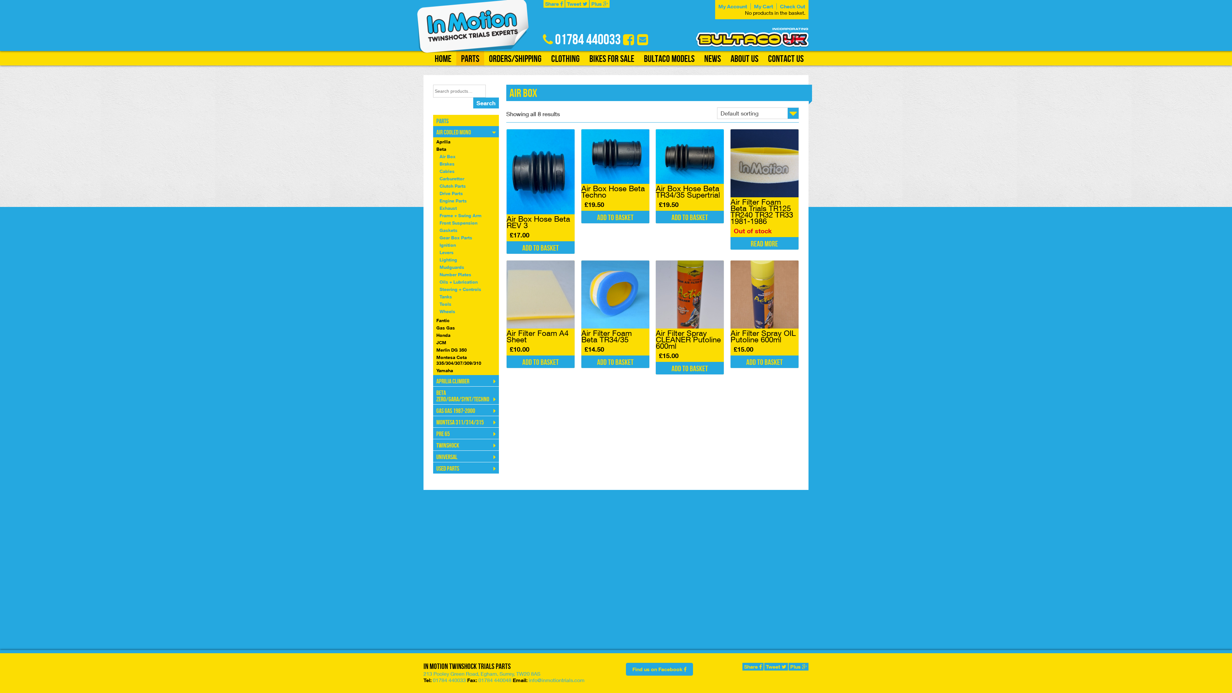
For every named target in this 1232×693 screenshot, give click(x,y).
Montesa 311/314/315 (460, 422)
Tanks (446, 296)
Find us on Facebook (658, 669)
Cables (447, 171)
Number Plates (455, 274)
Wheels (447, 311)
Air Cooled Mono (453, 132)
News (712, 59)
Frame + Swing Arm (461, 215)
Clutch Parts (453, 186)
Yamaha (444, 370)
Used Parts (447, 469)
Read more (764, 244)
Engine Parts (453, 200)
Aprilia (443, 141)
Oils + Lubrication (459, 282)
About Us (744, 59)
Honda (443, 335)
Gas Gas (445, 327)
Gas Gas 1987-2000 (455, 411)
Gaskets (449, 230)
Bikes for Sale (611, 59)
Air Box (448, 156)
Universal (447, 457)
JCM (441, 342)
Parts (470, 59)
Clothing (565, 59)
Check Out (792, 6)
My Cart (763, 6)
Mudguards (452, 267)
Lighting (448, 259)
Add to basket (540, 248)
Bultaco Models (669, 59)
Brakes (447, 164)
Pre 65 (443, 434)
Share (552, 4)
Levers (447, 252)
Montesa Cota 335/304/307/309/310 (458, 360)
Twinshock (447, 445)
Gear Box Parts (456, 237)
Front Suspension (458, 223)
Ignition (448, 245)
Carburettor (452, 178)
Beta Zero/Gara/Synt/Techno (462, 396)
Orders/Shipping (515, 59)
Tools (445, 304)
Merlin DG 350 (451, 350)
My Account (732, 6)
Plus (597, 4)
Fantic (442, 320)
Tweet (575, 4)
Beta (441, 149)
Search (486, 103)
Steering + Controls (460, 289)
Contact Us (786, 59)
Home (443, 59)
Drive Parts (451, 193)
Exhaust (448, 208)
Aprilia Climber (452, 381)
